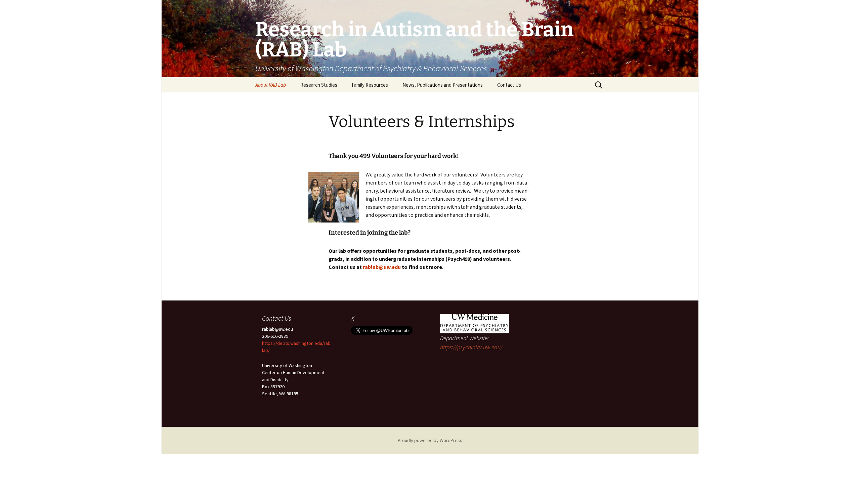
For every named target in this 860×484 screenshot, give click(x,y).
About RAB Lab (270, 85)
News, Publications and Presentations (442, 85)
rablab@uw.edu (382, 267)
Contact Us (509, 85)
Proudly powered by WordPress (430, 440)
